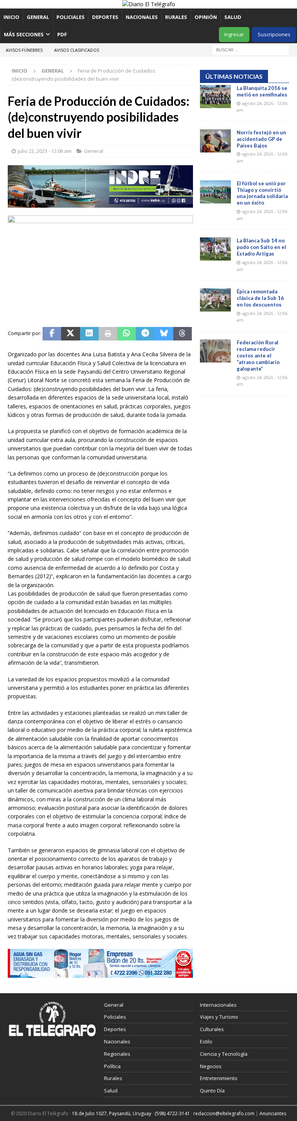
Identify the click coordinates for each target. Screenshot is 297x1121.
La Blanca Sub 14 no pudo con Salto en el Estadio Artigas (261, 247)
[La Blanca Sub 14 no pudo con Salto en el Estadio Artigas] (215, 249)
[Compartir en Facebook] (52, 334)
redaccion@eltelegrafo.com (223, 1113)
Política (112, 1066)
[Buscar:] (250, 49)
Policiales (70, 17)
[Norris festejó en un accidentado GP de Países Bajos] (215, 140)
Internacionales (218, 1004)
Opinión (206, 17)
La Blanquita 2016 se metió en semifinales (262, 91)
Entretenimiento (218, 1078)
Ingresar (234, 34)
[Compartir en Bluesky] (164, 334)
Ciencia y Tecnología (224, 1053)
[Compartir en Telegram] (145, 334)
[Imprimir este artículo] (108, 334)
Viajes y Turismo (219, 1016)
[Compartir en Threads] (182, 334)
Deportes (105, 17)
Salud (232, 17)
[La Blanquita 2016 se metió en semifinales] (215, 96)
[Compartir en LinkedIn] (89, 334)
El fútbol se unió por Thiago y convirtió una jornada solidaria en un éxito (262, 193)
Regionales (117, 1053)
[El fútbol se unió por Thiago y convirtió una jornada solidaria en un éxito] (215, 191)
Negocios (211, 1066)
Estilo (206, 1041)
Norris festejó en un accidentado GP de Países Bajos (261, 139)
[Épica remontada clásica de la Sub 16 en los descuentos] (215, 300)
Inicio (11, 17)
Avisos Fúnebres (24, 50)
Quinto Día (212, 1090)
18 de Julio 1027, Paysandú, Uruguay (111, 1113)
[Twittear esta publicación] (70, 334)
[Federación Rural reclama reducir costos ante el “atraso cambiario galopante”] (215, 350)
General (38, 17)
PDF (62, 34)
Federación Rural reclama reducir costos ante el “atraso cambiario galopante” (258, 355)
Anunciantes (272, 1113)
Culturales (212, 1029)
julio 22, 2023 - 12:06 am (45, 150)
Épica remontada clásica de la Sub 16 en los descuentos (260, 298)
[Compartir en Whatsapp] (126, 334)
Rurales (176, 17)
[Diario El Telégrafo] (148, 4)
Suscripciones (274, 34)
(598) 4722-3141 (172, 1113)
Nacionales (142, 17)
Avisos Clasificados (76, 50)
